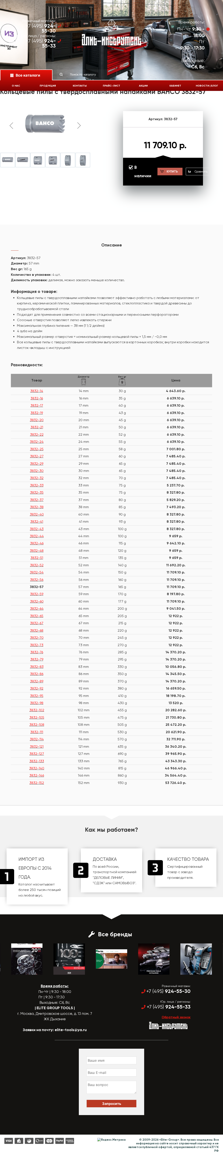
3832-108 (36, 725)
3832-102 (36, 710)
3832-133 (36, 761)
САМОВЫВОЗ (123, 883)
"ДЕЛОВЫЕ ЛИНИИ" (108, 878)
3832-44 (37, 536)
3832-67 (36, 623)
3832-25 (37, 449)
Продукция (48, 85)
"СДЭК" (99, 883)
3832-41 (36, 521)
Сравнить (201, 171)
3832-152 (36, 783)
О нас (16, 85)
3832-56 (36, 580)
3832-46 (37, 543)
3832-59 (36, 594)
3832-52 (37, 565)
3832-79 (36, 659)
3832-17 (36, 405)
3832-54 (37, 572)
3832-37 (37, 500)
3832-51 (36, 558)
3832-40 (37, 514)
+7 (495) (41, 28)
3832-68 (36, 630)
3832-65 (36, 616)
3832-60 (37, 601)
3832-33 (37, 485)
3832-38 (37, 507)
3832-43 (37, 529)
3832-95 (36, 696)
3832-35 (37, 492)
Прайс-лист (111, 85)
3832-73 (36, 645)
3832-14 (36, 391)
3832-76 (36, 652)
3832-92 (36, 688)
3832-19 (36, 413)
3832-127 (36, 754)
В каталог (23, 971)
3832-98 (36, 703)
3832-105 (36, 717)
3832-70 (37, 638)
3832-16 (36, 398)
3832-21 (36, 427)
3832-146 (36, 775)
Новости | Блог (207, 85)
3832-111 (36, 732)
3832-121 (37, 746)
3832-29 (36, 464)
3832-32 (37, 478)
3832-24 (37, 442)
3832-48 (37, 551)
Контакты (80, 85)
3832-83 (37, 667)
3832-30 (37, 471)
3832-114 (37, 739)
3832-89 (36, 681)
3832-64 (37, 608)
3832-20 (37, 420)
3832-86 (36, 674)
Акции (143, 85)
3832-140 (36, 768)
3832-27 (37, 456)
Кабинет (175, 85)
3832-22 (37, 434)
